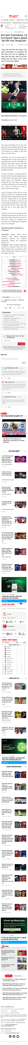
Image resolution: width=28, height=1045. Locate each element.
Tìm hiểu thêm (5, 942)
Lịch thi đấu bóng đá (7, 464)
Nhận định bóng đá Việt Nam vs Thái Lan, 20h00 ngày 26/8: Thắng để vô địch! (14, 984)
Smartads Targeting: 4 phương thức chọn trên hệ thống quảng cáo (13, 758)
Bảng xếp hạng (9, 640)
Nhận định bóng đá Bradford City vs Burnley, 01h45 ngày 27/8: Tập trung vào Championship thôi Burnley (7, 839)
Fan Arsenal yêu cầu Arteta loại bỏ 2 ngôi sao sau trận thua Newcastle (15, 324)
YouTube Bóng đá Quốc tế (12, 416)
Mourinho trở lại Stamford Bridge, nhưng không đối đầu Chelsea (7, 489)
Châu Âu (7, 32)
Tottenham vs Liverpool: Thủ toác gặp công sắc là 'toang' (14, 315)
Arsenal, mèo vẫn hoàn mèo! (11, 322)
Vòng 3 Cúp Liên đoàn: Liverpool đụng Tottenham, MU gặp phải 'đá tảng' (7, 800)
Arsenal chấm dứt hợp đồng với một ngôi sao (6, 503)
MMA (3, 541)
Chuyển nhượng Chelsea (8, 479)
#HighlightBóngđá (17, 22)
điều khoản (7, 349)
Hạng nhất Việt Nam (21, 608)
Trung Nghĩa (6, 297)
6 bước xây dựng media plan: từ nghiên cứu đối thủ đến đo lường (13, 938)
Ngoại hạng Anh (14, 645)
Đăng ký (21, 344)
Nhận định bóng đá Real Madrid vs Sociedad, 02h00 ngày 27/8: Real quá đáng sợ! (15, 993)
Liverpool (3, 301)
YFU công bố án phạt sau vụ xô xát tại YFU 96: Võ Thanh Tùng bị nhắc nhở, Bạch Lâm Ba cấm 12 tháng (7, 536)
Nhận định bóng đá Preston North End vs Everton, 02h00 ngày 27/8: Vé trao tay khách (7, 853)
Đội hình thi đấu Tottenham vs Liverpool (13, 76)
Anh (11, 32)
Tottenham (21, 300)
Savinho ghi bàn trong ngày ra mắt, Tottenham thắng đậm (7, 812)
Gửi (24, 363)
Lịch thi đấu (8, 604)
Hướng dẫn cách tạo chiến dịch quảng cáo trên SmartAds (12, 597)
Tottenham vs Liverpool (10, 300)
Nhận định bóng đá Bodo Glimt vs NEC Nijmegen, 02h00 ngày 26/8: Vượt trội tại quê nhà (7, 715)
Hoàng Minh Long (10, 397)
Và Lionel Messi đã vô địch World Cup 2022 (7, 965)
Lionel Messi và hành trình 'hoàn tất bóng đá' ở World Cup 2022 (8, 952)
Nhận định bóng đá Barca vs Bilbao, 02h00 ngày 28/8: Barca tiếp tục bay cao (7, 551)
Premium (11, 20)
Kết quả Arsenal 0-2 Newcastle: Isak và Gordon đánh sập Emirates (14, 328)
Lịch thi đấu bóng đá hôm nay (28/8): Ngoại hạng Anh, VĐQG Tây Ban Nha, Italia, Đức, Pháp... (7, 459)
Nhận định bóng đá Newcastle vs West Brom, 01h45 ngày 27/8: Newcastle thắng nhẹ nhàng (7, 824)
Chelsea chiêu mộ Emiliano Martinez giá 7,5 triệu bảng (7, 473)
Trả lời (9, 378)
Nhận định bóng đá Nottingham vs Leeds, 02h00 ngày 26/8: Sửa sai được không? (7, 907)
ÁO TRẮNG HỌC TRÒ (11, 368)
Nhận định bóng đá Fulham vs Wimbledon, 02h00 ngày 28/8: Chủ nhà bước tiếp (7, 786)
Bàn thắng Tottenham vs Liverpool (12, 74)
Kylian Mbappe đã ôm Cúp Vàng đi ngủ (7, 958)
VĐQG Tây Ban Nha (6, 556)
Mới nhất (5, 20)
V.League (4, 608)
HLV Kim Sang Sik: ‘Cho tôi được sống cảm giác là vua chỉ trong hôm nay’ (7, 685)
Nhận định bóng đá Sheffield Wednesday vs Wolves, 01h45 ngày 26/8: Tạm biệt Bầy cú (7, 893)
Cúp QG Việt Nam (11, 608)
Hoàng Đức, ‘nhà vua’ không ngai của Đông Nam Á (7, 729)
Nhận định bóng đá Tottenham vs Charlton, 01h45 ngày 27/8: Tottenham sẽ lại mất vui (7, 879)
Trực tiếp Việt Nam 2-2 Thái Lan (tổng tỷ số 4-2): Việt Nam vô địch (14, 979)
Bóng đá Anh (20, 20)
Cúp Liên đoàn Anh (19, 32)
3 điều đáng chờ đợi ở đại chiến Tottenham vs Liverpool (12, 319)
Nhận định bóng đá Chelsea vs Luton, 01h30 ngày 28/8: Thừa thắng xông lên (7, 567)
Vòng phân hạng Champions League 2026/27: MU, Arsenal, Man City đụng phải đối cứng (7, 520)
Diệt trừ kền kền (10, 382)
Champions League (6, 494)
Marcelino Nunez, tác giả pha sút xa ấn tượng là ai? (7, 865)
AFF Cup (3, 690)
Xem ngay (5, 600)
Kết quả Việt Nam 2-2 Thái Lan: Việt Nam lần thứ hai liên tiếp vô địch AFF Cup (7, 700)
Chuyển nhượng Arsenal (8, 509)
